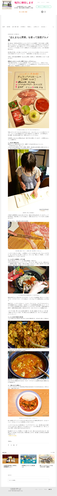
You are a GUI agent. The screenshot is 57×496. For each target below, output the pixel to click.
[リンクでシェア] (16, 445)
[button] (43, 2)
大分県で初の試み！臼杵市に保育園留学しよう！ (10, 466)
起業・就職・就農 (15, 26)
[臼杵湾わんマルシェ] (28, 459)
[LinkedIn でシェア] (13, 445)
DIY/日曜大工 (23, 26)
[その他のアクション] (48, 34)
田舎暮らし (29, 26)
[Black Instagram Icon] (50, 489)
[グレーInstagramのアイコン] (45, 12)
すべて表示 (53, 452)
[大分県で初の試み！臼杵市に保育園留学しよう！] (10, 459)
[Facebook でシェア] (8, 445)
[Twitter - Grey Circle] (42, 12)
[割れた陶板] (47, 459)
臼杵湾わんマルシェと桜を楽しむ (28, 466)
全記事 (3, 26)
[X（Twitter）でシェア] (11, 445)
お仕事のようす (36, 26)
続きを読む (43, 26)
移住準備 (8, 26)
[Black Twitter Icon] (49, 489)
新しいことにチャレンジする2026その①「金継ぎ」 (46, 466)
